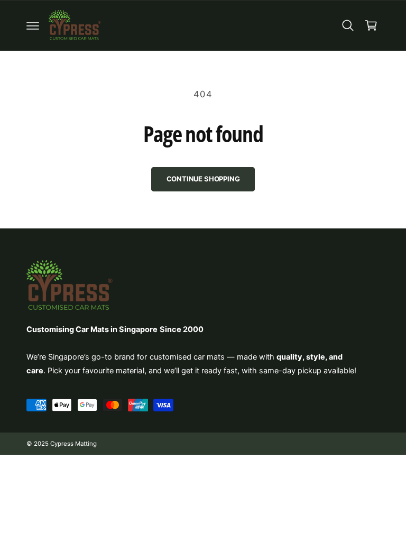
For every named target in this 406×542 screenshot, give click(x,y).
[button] (32, 25)
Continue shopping (203, 178)
